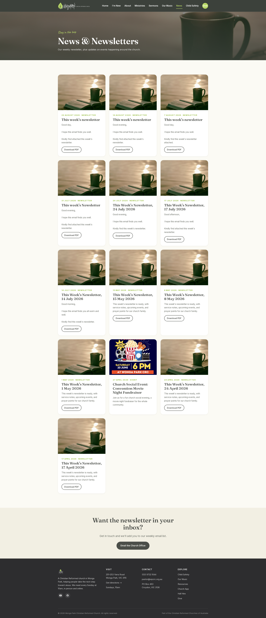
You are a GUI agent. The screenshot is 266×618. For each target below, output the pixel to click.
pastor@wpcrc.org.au (152, 579)
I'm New (116, 5)
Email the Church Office (133, 545)
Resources (183, 584)
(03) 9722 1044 (149, 574)
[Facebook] (67, 595)
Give (205, 5)
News (179, 5)
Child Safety (192, 5)
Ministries (140, 5)
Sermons (153, 5)
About (127, 5)
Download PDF (71, 149)
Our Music (167, 5)
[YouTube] (60, 595)
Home (105, 5)
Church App (183, 589)
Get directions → (114, 582)
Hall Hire (182, 593)
